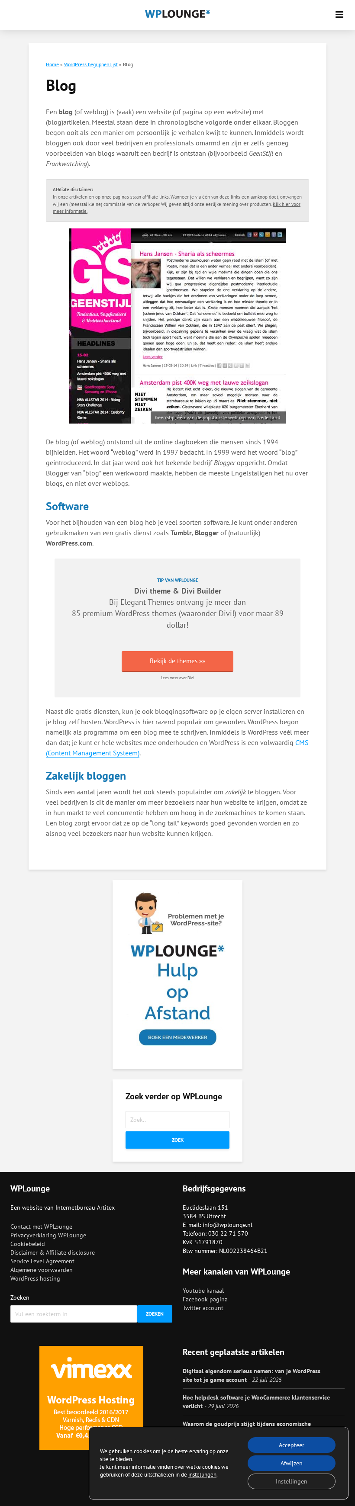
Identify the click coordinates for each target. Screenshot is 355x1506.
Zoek (178, 1140)
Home (52, 64)
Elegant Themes (147, 602)
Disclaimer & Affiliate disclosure (52, 1252)
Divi (225, 613)
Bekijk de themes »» (177, 661)
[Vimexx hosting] (91, 1398)
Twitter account (203, 1308)
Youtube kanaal (203, 1290)
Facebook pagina (205, 1299)
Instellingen (291, 1481)
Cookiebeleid (27, 1244)
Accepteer (291, 1445)
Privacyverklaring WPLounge (48, 1235)
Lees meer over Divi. (177, 677)
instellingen (202, 1474)
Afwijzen (292, 1463)
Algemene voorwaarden (41, 1270)
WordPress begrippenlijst (91, 64)
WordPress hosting (35, 1278)
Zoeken (19, 1297)
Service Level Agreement (42, 1261)
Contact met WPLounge (41, 1226)
